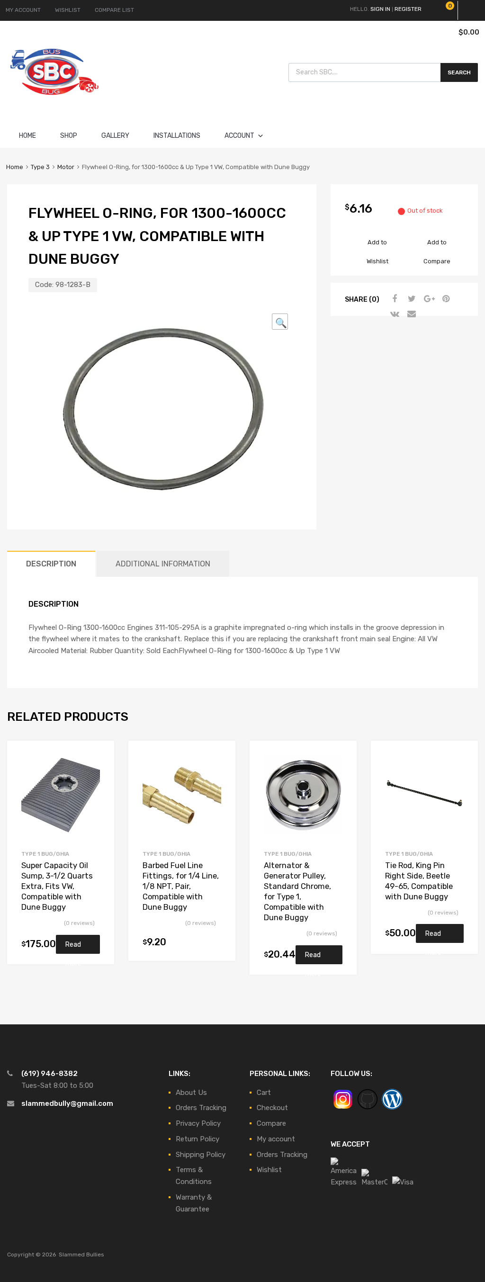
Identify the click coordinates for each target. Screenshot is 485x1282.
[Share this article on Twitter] (410, 299)
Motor (65, 166)
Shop (68, 136)
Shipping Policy (200, 1154)
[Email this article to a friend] (410, 314)
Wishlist (269, 1169)
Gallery (115, 136)
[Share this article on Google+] (428, 299)
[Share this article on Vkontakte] (393, 314)
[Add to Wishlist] (99, 758)
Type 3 (40, 166)
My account (276, 1139)
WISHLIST (68, 10)
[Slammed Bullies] (54, 103)
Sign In (380, 9)
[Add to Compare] (99, 774)
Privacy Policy (198, 1123)
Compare (271, 1123)
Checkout (272, 1107)
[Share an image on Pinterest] (445, 299)
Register (408, 9)
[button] (280, 322)
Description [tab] (51, 563)
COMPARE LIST (114, 10)
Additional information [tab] (163, 563)
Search (459, 72)
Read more (73, 947)
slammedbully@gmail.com (67, 1103)
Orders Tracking (201, 1107)
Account (239, 136)
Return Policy (197, 1139)
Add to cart (215, 943)
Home (27, 136)
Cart (264, 1092)
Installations (176, 136)
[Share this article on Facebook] (393, 299)
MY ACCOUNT (23, 10)
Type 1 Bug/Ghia (45, 854)
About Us (191, 1092)
